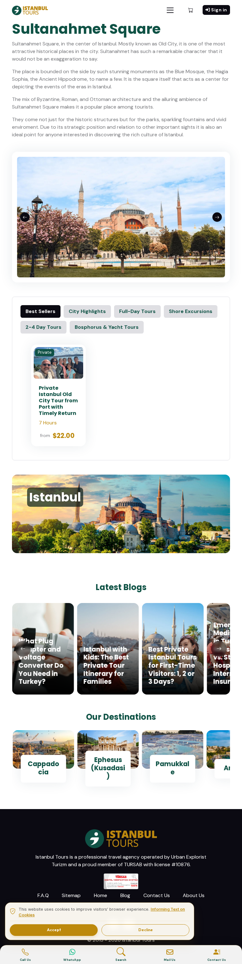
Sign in (219, 10)
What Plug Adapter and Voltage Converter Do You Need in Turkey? (40, 661)
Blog (125, 895)
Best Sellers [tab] (40, 311)
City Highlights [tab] (87, 311)
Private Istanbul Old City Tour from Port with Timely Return (58, 400)
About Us (194, 895)
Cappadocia (43, 768)
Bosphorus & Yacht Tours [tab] (107, 327)
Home (100, 895)
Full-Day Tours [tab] (137, 311)
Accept (54, 929)
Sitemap (71, 895)
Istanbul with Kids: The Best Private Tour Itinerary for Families (106, 665)
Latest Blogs (121, 587)
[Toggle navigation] (170, 10)
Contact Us (156, 895)
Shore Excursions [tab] (190, 311)
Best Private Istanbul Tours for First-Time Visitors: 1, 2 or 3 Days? (172, 665)
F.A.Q (43, 895)
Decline (145, 929)
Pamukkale (172, 768)
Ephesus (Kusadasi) (108, 768)
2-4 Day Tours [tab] (43, 327)
